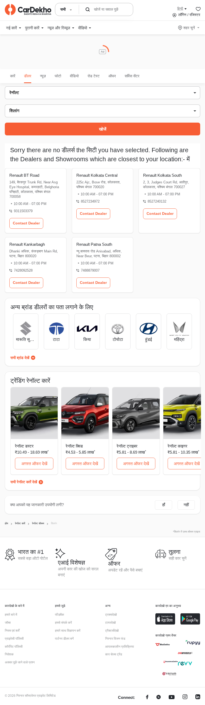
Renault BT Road (24, 175)
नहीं (186, 504)
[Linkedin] (197, 698)
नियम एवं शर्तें (12, 631)
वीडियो (74, 76)
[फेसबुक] (147, 698)
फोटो (58, 76)
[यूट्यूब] (172, 698)
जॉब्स (8, 623)
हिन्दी (180, 8)
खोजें (102, 129)
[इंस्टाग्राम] (185, 698)
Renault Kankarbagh (27, 244)
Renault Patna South (94, 244)
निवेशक (9, 654)
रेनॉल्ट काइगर (177, 446)
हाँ (163, 504)
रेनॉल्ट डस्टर (24, 446)
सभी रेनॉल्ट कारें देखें (23, 482)
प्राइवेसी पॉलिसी (14, 638)
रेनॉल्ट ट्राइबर (127, 446)
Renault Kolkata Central (96, 175)
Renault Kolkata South (162, 175)
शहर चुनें (189, 28)
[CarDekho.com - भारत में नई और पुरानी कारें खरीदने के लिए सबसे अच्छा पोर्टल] (28, 9)
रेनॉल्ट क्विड (74, 446)
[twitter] (158, 698)
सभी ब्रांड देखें (19, 358)
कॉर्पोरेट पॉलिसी (14, 646)
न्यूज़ (43, 76)
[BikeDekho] (162, 644)
